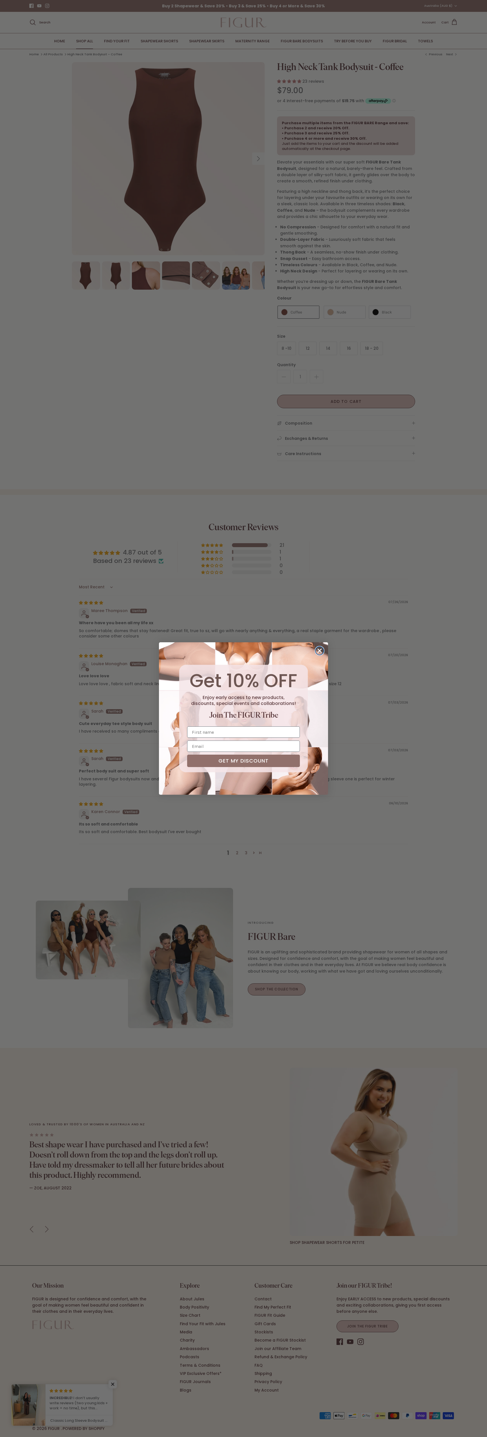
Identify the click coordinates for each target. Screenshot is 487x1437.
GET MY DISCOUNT (243, 760)
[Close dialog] (319, 651)
